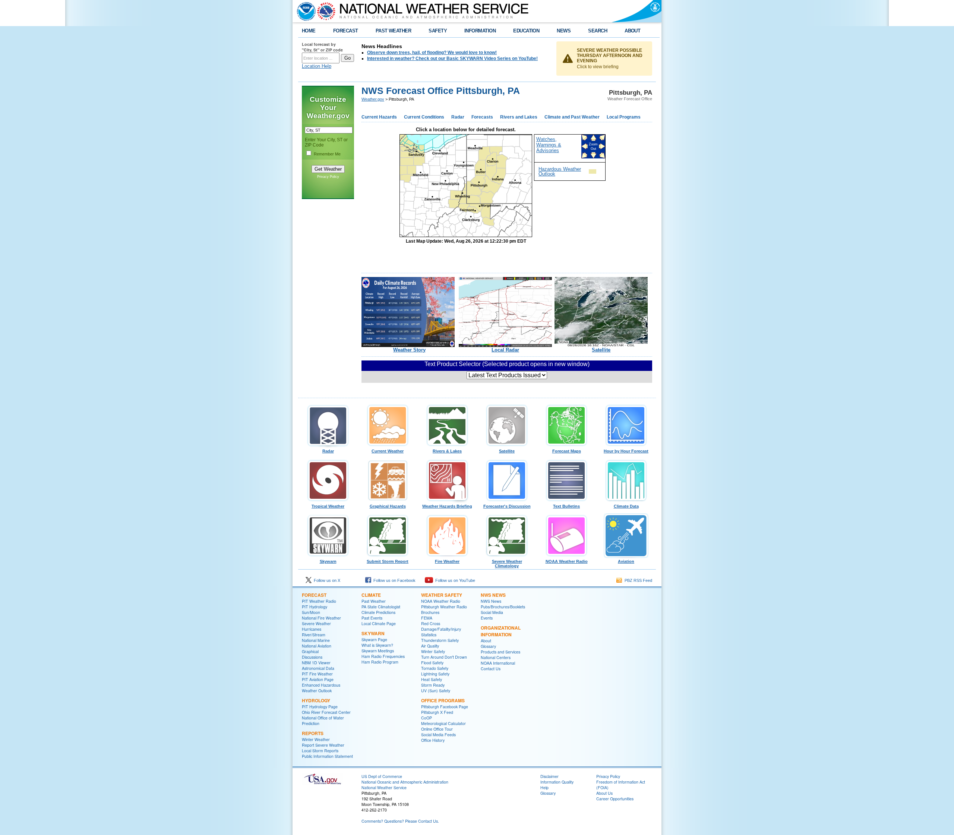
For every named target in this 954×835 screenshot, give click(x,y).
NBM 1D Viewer (316, 662)
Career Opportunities (615, 798)
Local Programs (624, 117)
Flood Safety (432, 662)
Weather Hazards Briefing (447, 506)
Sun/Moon (311, 612)
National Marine (316, 640)
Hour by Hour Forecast (626, 451)
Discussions (312, 657)
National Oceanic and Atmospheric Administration (404, 782)
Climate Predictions (378, 612)
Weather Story (409, 350)
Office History (433, 740)
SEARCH (597, 31)
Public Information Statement (327, 756)
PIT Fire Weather (317, 674)
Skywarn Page (374, 639)
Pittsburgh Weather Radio (444, 606)
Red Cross (430, 623)
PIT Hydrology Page (320, 706)
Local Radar (505, 350)
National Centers (496, 657)
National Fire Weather (321, 618)
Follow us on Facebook (393, 580)
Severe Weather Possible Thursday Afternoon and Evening (609, 55)
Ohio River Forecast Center (326, 712)
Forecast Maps (566, 451)
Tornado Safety (434, 668)
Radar (457, 117)
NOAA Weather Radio (567, 561)
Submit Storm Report (387, 561)
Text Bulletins (566, 506)
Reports (312, 733)
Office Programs (443, 700)
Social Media (492, 612)
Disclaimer (549, 776)
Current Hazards (379, 117)
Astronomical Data (318, 668)
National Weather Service (384, 787)
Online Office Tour (437, 729)
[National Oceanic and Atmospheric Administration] (304, 11)
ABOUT (632, 31)
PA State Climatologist (380, 606)
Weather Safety (441, 595)
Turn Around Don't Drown (444, 657)
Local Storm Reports (320, 750)
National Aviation (316, 646)
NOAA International (498, 663)
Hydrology (316, 700)
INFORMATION (480, 31)
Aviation (626, 561)
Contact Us (490, 668)
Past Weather (373, 601)
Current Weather (388, 451)
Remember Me (327, 154)
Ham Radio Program (379, 662)
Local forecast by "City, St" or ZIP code (322, 47)
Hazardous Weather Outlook (559, 171)
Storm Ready (433, 685)
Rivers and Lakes (518, 117)
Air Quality (430, 646)
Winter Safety (433, 651)
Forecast (314, 595)
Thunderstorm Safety (440, 640)
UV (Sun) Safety (435, 690)
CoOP (426, 718)
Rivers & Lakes (447, 451)
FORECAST (345, 31)
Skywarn (328, 561)
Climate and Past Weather (572, 117)
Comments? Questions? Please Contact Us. (400, 821)
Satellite (601, 350)
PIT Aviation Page (318, 679)
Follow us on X (326, 580)
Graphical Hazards (388, 506)
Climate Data (626, 506)
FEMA (426, 618)
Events (487, 618)
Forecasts (482, 117)
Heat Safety (431, 679)
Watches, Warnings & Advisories (548, 144)
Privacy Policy (328, 177)
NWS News (493, 595)
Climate (371, 595)
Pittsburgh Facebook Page (444, 706)
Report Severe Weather (323, 745)
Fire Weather (447, 561)
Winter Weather (316, 739)
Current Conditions (424, 117)
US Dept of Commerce (381, 776)
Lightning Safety (435, 674)
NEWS (564, 31)
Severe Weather (316, 623)
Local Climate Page (378, 623)
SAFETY (438, 31)
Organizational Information (501, 631)
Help (544, 787)
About (486, 640)
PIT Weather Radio (319, 601)
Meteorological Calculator (443, 723)
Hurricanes (311, 629)
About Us (604, 793)
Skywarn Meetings (377, 650)
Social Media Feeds (438, 734)
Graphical (310, 651)
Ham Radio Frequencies (383, 656)
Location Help (316, 66)
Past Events (371, 618)
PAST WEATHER (393, 31)
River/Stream (313, 634)
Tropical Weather (328, 506)
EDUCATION (526, 31)
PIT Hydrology (314, 606)
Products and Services (500, 652)
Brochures (430, 612)
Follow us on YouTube (454, 580)
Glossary (488, 646)
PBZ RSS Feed (637, 580)
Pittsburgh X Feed (437, 712)
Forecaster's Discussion (507, 506)
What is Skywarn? (377, 645)
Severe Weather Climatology (507, 563)
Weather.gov (372, 99)
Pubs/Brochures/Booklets (503, 606)
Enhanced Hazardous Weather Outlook (321, 687)
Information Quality (557, 782)
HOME (309, 31)
